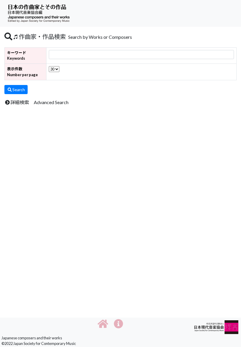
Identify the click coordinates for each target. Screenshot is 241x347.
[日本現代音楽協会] (216, 326)
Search (18, 89)
